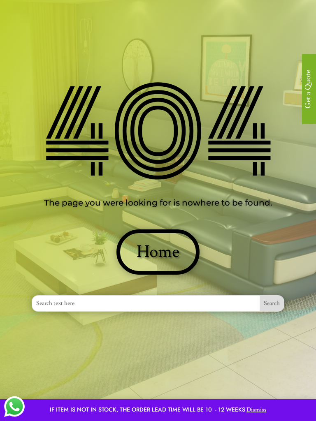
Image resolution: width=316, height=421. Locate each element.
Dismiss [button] (256, 410)
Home (158, 252)
